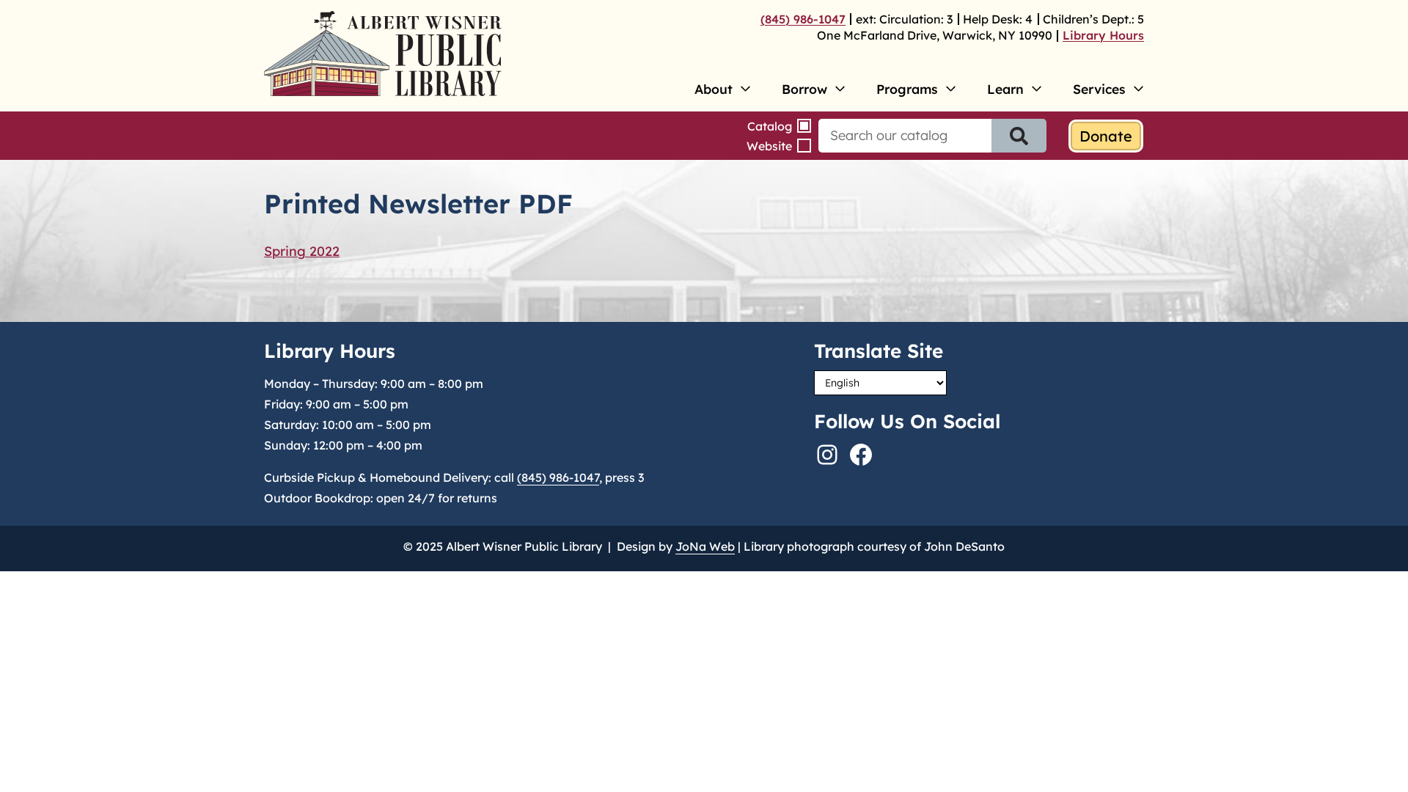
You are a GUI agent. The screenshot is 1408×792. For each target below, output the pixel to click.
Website (769, 146)
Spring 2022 (302, 251)
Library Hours (1103, 35)
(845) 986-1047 (803, 19)
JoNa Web (705, 546)
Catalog (769, 126)
